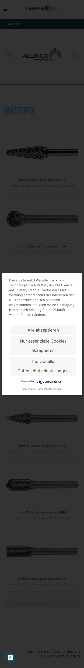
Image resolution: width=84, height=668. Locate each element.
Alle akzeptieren (43, 330)
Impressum (28, 389)
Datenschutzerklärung (49, 389)
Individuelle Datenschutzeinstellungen (43, 366)
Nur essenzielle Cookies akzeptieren (43, 346)
